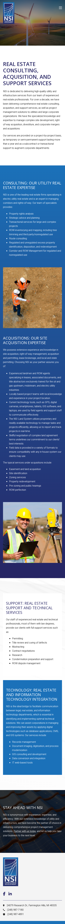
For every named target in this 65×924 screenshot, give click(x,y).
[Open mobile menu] (60, 8)
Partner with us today (25, 831)
